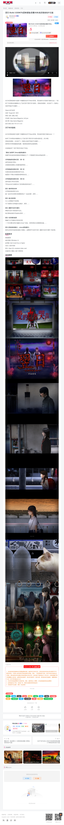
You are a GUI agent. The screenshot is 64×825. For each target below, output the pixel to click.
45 (23, 726)
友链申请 (4, 814)
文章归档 (10, 814)
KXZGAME (12, 817)
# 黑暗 (46, 696)
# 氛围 (35, 696)
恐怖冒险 (16, 8)
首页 (5, 8)
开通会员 (53, 3)
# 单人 (8, 696)
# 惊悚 (34, 698)
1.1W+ (18, 726)
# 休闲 (30, 696)
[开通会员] (60, 814)
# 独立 (19, 696)
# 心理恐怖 (53, 696)
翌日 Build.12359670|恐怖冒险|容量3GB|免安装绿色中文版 (29, 12)
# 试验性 (40, 698)
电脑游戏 (10, 8)
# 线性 (21, 698)
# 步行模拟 (27, 698)
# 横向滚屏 (14, 698)
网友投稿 (11, 16)
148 (27, 726)
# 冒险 (13, 696)
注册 (38, 778)
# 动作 (24, 696)
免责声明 (16, 814)
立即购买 (51, 36)
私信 (57, 17)
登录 (28, 778)
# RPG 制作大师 (48, 698)
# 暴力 (8, 698)
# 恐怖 (41, 696)
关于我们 (22, 814)
